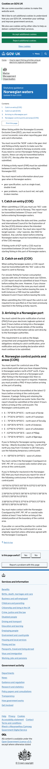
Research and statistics (13, 687)
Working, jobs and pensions (14, 658)
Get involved (7, 705)
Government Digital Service (14, 730)
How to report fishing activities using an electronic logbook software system (25, 61)
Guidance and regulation (13, 682)
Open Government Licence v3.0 (16, 741)
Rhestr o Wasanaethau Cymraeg (17, 726)
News (4, 677)
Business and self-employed (15, 598)
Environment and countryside (15, 635)
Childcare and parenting (13, 603)
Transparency (8, 696)
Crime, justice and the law (14, 612)
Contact (30, 719)
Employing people (10, 630)
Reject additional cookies (24, 40)
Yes (27, 555)
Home (4, 60)
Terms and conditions (11, 723)
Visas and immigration (12, 653)
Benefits (5, 589)
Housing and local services (14, 639)
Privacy (11, 716)
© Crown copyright (24, 763)
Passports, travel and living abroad (18, 649)
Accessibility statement (13, 719)
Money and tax (8, 644)
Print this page (11, 123)
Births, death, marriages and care (17, 594)
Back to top (8, 542)
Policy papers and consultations (16, 691)
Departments (8, 673)
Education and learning (12, 626)
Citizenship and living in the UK (16, 607)
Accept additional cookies (24, 34)
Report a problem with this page (24, 564)
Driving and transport (12, 621)
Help (4, 716)
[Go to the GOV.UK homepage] (11, 54)
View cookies (24, 46)
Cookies (21, 716)
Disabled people (9, 617)
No (38, 555)
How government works (13, 700)
